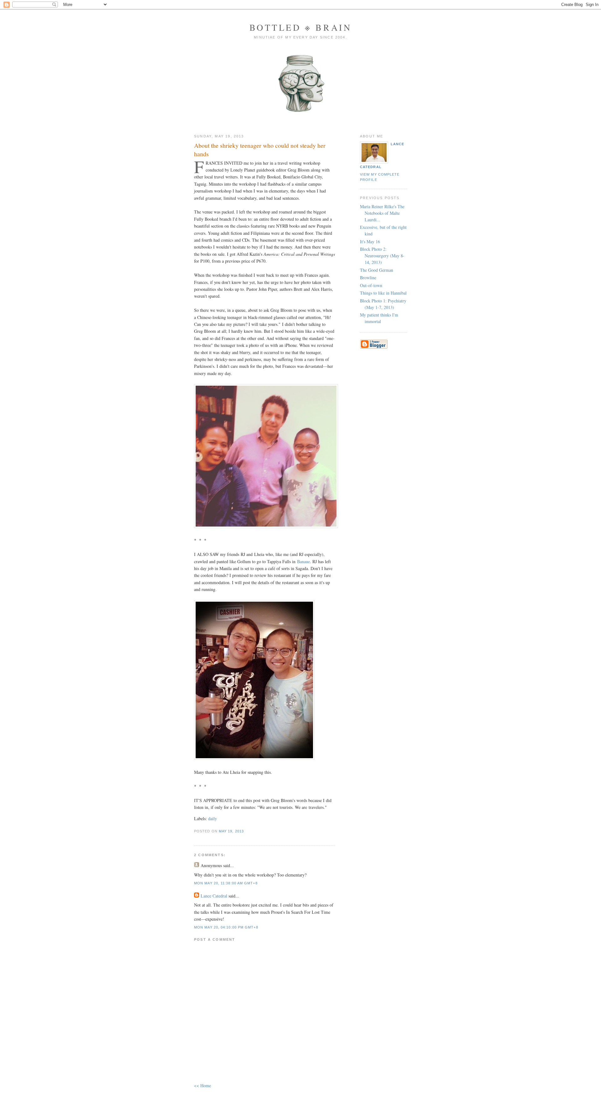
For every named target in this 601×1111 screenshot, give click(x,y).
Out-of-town (371, 285)
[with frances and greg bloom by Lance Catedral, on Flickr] (266, 526)
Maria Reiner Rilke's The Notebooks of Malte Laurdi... (382, 213)
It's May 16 (370, 241)
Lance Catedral (214, 896)
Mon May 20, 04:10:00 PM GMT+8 (226, 927)
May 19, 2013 (231, 831)
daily (212, 818)
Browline (368, 277)
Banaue (303, 561)
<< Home (202, 1085)
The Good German (376, 270)
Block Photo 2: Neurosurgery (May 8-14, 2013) (382, 255)
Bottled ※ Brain (300, 27)
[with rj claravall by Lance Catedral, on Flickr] (254, 758)
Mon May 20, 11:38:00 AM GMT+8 (226, 883)
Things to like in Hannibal (383, 293)
